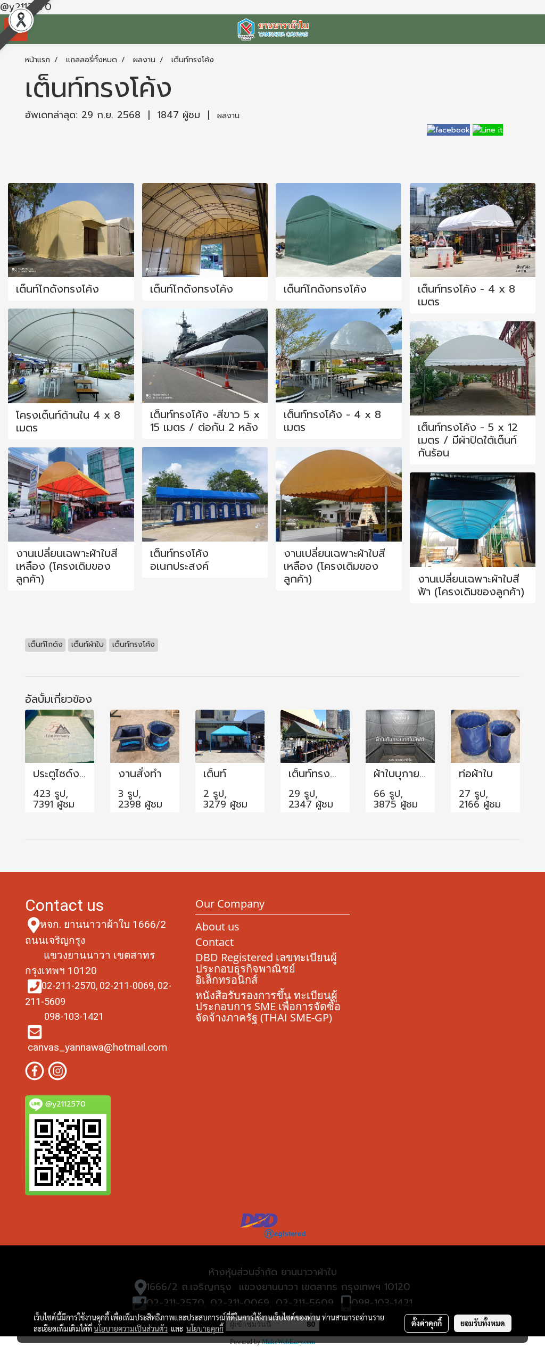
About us (217, 926)
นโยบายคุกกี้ (205, 1328)
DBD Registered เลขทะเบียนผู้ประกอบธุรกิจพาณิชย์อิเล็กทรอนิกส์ (266, 968)
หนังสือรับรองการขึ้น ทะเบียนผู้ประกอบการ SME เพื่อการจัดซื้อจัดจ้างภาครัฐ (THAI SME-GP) (268, 1006)
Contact (214, 942)
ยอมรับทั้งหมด (482, 1323)
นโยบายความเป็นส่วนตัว (131, 1328)
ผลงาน (228, 115)
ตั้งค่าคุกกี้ (426, 1323)
